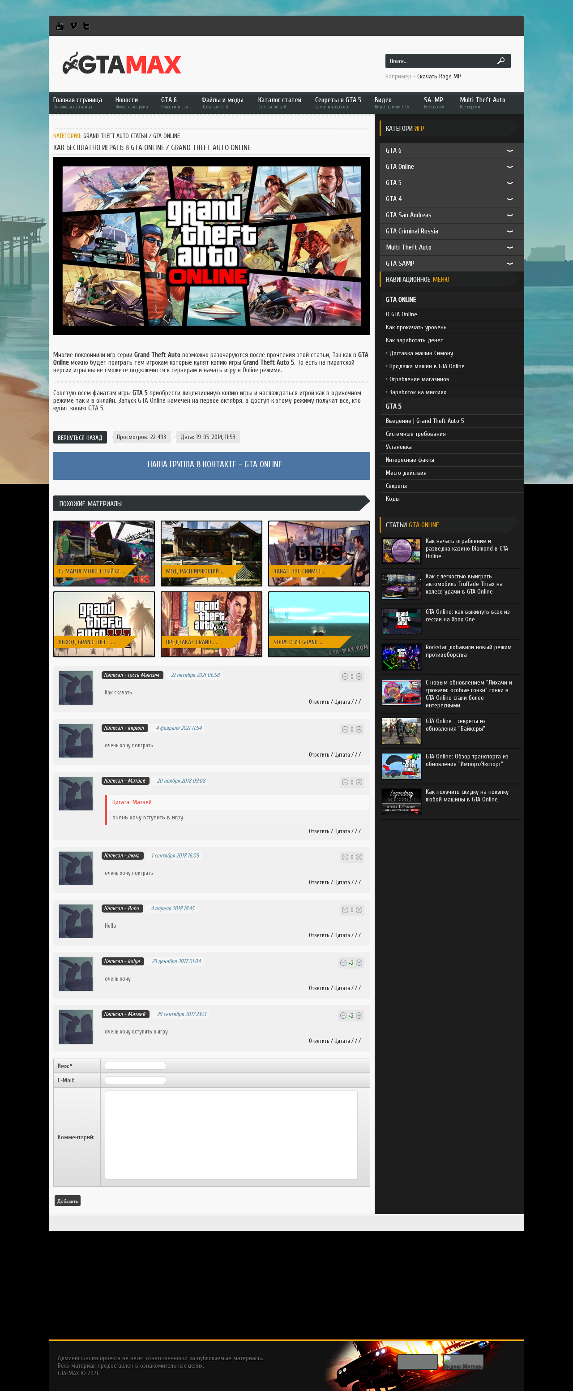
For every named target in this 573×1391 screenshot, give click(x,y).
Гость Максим (143, 675)
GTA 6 (174, 103)
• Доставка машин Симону (419, 353)
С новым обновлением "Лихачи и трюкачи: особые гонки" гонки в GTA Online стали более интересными (469, 694)
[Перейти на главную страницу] (122, 63)
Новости (131, 103)
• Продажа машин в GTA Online (425, 366)
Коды (393, 499)
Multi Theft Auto (482, 103)
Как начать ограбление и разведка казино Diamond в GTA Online (467, 548)
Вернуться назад (80, 438)
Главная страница (77, 103)
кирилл (136, 727)
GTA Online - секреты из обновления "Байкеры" (456, 724)
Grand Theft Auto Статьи (115, 136)
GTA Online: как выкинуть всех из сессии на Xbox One (468, 615)
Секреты (396, 486)
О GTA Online (401, 314)
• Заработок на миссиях (416, 392)
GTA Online (166, 136)
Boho (133, 908)
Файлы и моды (222, 103)
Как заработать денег (414, 340)
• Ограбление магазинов (417, 379)
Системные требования (416, 434)
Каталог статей (279, 103)
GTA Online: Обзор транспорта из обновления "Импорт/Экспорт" (467, 760)
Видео (392, 103)
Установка (399, 447)
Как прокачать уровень (416, 327)
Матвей (136, 1014)
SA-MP (434, 103)
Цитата (342, 701)
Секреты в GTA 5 (338, 103)
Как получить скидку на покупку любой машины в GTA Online (467, 795)
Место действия (406, 473)
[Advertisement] (286, 1276)
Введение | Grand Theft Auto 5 (425, 421)
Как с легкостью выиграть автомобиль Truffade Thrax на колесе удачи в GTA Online (464, 584)
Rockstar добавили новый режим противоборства (469, 651)
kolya (134, 961)
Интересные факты (410, 460)
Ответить (319, 701)
